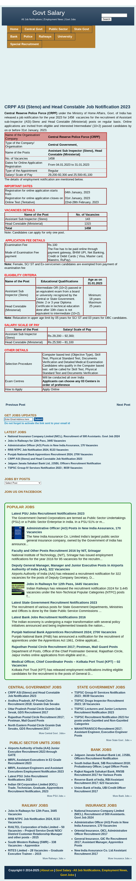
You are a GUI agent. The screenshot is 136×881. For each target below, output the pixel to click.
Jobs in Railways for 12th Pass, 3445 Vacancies (37, 440)
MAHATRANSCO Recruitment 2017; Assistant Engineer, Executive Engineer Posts (101, 732)
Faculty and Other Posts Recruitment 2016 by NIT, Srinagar (56, 550)
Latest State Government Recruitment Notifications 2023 (54, 602)
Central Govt (33, 29)
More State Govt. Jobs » (119, 740)
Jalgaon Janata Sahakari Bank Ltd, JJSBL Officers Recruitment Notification (54, 463)
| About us (46, 870)
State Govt (81, 29)
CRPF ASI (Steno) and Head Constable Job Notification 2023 (45, 458)
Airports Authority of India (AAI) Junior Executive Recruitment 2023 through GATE (34, 751)
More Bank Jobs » (122, 796)
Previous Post (15, 404)
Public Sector (58, 29)
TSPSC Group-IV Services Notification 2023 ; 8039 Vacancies (45, 467)
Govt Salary (48, 12)
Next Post (123, 404)
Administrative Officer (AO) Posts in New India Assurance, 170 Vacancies (53, 445)
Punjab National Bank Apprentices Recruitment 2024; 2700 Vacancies (50, 454)
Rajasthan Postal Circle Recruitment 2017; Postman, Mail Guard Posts (65, 647)
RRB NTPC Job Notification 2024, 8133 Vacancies (38, 449)
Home (14, 29)
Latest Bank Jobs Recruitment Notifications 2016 (49, 617)
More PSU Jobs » (56, 796)
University (65, 36)
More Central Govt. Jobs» (52, 733)
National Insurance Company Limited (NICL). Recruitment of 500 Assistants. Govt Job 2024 (64, 436)
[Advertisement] (68, 77)
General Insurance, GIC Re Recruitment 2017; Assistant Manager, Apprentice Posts (100, 842)
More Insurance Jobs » (120, 858)
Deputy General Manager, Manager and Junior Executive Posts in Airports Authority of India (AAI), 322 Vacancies (67, 567)
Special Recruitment (24, 44)
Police (28, 36)
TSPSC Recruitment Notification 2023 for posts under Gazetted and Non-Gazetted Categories (101, 720)
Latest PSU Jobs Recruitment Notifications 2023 (48, 513)
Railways (45, 36)
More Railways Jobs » (54, 858)
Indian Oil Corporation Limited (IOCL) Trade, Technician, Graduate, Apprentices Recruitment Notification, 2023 (35, 788)
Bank (13, 36)
